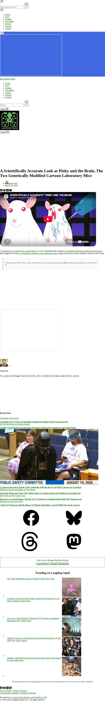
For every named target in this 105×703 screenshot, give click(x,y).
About (7, 83)
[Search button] (26, 103)
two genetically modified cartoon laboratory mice (38, 253)
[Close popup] (2, 33)
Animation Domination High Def (78, 251)
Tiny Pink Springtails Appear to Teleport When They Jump (31, 579)
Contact (8, 97)
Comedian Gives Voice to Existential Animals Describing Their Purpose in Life (34, 422)
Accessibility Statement (9, 693)
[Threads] (7, 191)
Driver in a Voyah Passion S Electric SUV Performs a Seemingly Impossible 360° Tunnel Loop (41, 499)
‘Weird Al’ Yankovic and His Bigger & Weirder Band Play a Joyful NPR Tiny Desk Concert (40, 505)
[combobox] (12, 105)
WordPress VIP (40, 697)
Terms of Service (20, 691)
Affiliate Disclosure (28, 693)
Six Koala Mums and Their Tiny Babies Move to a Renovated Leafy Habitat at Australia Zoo (40, 493)
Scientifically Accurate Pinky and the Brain (18, 251)
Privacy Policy (6, 691)
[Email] (10, 191)
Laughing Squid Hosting (52, 563)
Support (8, 95)
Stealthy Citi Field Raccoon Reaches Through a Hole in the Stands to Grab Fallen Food (38, 428)
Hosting (8, 88)
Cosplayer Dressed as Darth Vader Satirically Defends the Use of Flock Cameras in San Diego (40, 487)
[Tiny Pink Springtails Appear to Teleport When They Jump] (71, 596)
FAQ (7, 86)
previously (97, 251)
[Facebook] (1, 191)
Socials (8, 93)
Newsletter (9, 90)
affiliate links (36, 682)
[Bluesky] (4, 191)
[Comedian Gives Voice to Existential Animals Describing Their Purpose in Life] (9, 418)
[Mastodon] (74, 550)
